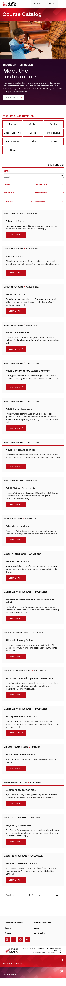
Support (8, 933)
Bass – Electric (12, 132)
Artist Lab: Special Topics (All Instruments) (30, 678)
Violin (53, 124)
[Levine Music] (11, 950)
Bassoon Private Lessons (20, 754)
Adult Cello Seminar (17, 332)
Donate (51, 3)
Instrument (41, 193)
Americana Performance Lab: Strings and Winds (30, 601)
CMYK (59, 952)
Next (58, 895)
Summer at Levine (43, 922)
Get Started (39, 933)
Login (37, 3)
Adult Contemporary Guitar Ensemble (28, 370)
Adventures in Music (17, 526)
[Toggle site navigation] (62, 4)
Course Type (41, 184)
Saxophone (53, 132)
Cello (33, 141)
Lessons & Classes (14, 922)
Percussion (12, 141)
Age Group (9, 193)
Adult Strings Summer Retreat (23, 488)
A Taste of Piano (15, 221)
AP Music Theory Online (19, 640)
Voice (33, 132)
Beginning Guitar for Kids (21, 790)
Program (8, 201)
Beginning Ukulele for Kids (21, 863)
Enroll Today (12, 97)
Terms (7, 184)
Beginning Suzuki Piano (19, 825)
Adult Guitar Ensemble (19, 409)
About (37, 928)
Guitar (33, 124)
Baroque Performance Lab (21, 716)
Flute (54, 141)
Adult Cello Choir (16, 294)
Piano (12, 124)
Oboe (12, 150)
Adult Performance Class (20, 450)
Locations (40, 201)
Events (8, 928)
